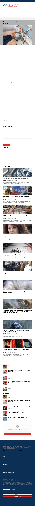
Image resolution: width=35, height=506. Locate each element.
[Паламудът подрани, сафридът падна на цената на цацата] (17, 172)
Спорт (15, 199)
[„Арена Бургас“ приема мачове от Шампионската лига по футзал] (5, 389)
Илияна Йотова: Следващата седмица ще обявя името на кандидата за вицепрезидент (16, 235)
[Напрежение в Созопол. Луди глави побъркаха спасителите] (5, 419)
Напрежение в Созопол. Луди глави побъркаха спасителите (18, 417)
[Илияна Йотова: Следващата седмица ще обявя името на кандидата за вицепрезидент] (17, 229)
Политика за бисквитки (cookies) (8, 472)
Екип (3, 461)
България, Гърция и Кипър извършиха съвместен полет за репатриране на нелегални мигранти (16, 272)
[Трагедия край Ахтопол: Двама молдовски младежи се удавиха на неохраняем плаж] (17, 285)
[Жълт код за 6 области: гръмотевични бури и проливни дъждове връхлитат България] (17, 324)
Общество (5, 120)
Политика (15, 218)
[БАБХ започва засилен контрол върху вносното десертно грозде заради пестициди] (5, 372)
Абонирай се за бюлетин (17, 496)
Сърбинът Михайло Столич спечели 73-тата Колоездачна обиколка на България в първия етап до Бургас (16, 197)
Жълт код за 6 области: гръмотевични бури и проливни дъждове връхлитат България (16, 331)
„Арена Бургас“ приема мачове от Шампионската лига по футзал (19, 387)
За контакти (5, 464)
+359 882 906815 (20, 451)
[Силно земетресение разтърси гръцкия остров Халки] (17, 248)
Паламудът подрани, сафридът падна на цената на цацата (16, 178)
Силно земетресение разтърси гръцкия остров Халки (15, 254)
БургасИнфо (4, 180)
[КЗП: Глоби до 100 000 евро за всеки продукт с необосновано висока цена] (17, 209)
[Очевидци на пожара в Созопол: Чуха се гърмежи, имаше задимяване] (17, 343)
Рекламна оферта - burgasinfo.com (9, 467)
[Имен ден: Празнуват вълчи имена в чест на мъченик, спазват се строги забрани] (5, 383)
